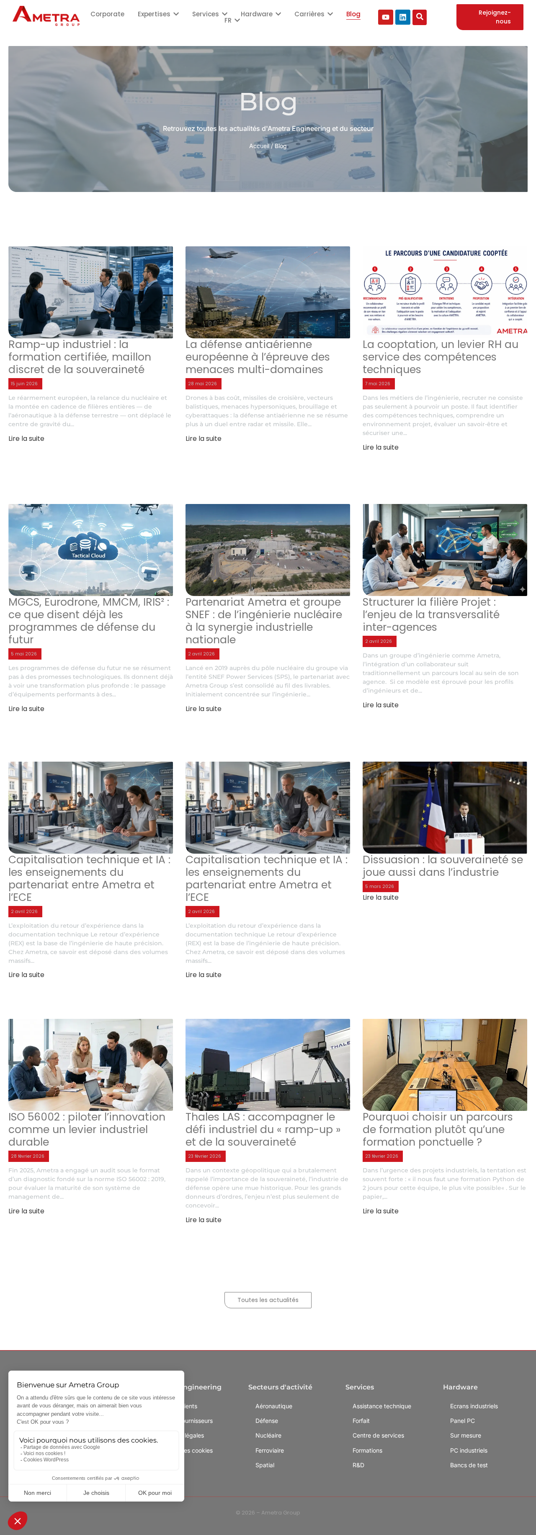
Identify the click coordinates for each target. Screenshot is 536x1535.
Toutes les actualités (268, 1300)
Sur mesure (465, 1435)
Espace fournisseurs (185, 1420)
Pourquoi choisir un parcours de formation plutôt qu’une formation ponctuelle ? (438, 1130)
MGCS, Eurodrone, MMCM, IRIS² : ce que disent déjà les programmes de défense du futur (88, 621)
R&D (358, 1464)
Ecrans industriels (474, 1406)
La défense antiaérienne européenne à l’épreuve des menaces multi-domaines (258, 357)
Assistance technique (382, 1406)
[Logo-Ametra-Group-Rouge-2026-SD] (46, 16)
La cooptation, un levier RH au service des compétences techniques (440, 357)
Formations (367, 1450)
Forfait (361, 1420)
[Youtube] (385, 17)
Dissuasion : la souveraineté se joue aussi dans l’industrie (443, 866)
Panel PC (462, 1420)
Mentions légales (181, 1435)
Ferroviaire (269, 1450)
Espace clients (177, 1406)
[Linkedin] (402, 17)
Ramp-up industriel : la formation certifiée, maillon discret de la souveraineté (79, 357)
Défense (266, 1420)
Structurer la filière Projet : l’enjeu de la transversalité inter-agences (431, 615)
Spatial (264, 1464)
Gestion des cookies (185, 1450)
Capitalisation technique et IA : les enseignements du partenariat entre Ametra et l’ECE (89, 879)
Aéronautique (273, 1406)
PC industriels (468, 1450)
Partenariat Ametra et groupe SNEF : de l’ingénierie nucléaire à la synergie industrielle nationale (264, 621)
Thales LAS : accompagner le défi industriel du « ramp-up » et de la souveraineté (263, 1130)
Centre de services (378, 1435)
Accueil (259, 145)
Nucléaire (268, 1435)
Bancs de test (469, 1464)
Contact (169, 1464)
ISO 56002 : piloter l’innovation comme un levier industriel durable (86, 1130)
